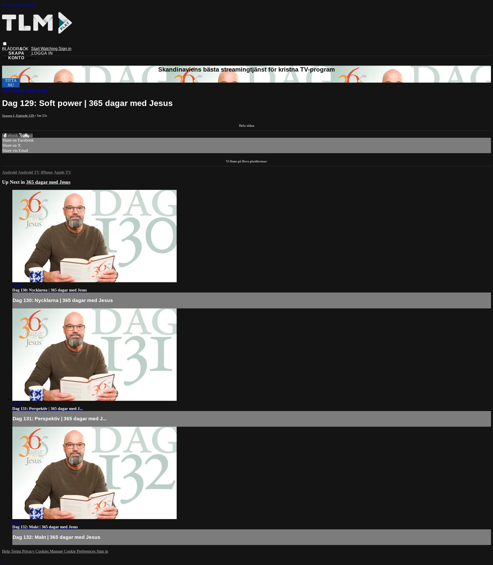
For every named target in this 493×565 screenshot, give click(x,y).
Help (6, 551)
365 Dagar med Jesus (24, 90)
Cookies (42, 551)
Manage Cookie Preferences (73, 551)
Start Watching (45, 48)
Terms (16, 551)
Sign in (65, 48)
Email (28, 135)
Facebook (10, 135)
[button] (4, 43)
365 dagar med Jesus (48, 182)
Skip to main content (18, 4)
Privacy (28, 551)
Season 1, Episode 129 (18, 116)
